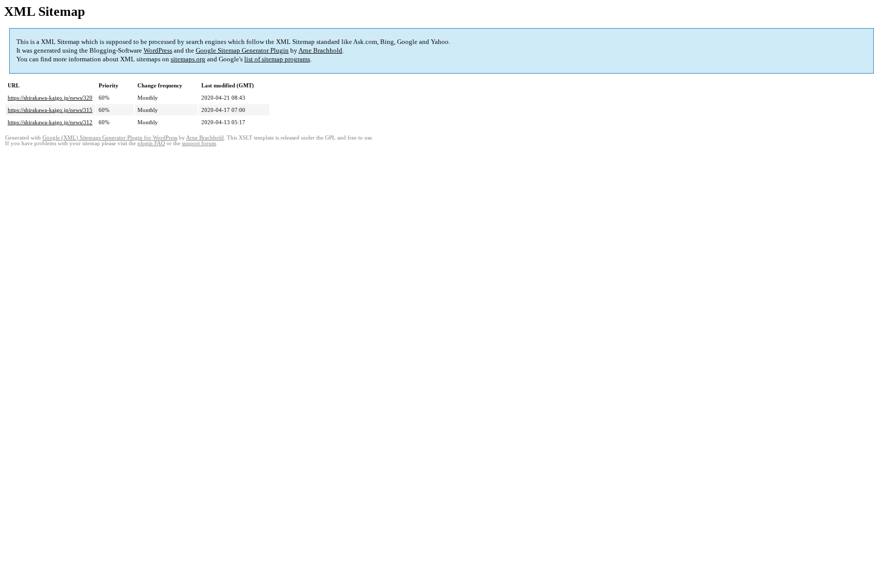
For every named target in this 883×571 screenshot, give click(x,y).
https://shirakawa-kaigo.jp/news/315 (50, 110)
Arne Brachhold (320, 50)
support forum (199, 143)
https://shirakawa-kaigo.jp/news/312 (50, 122)
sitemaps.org (188, 59)
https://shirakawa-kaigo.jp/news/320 (50, 98)
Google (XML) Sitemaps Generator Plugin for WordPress (109, 138)
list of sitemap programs (277, 59)
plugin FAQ (151, 143)
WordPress (158, 50)
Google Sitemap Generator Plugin (242, 50)
